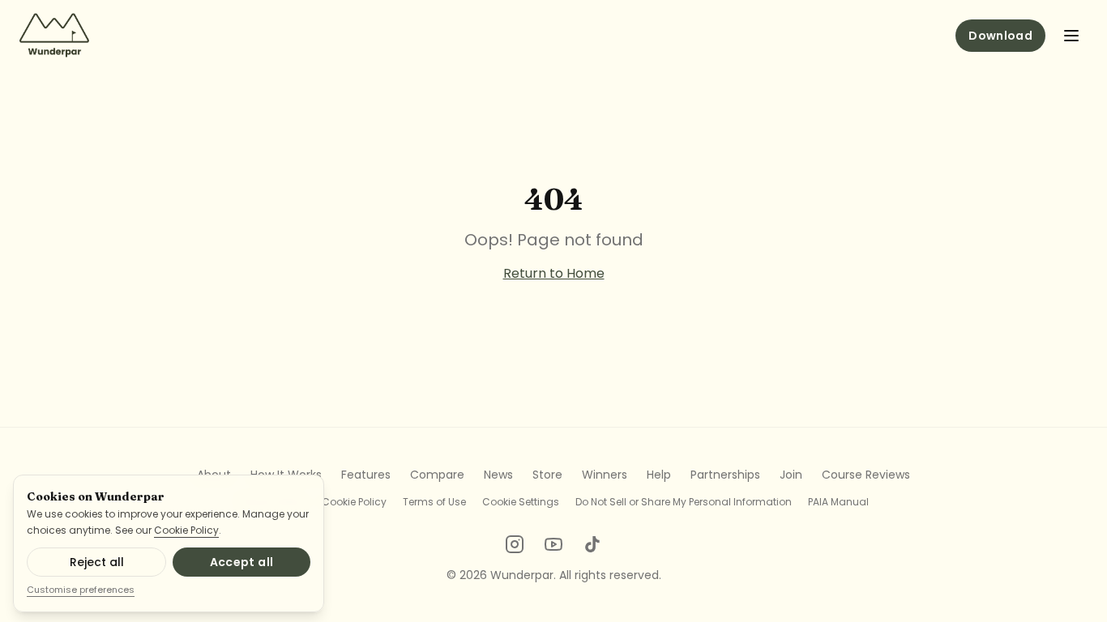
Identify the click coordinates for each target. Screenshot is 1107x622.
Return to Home (554, 273)
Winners (604, 474)
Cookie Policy (186, 530)
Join (791, 474)
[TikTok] (592, 544)
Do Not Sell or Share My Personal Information (683, 502)
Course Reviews (866, 474)
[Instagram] (514, 544)
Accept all (242, 562)
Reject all (97, 562)
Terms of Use (434, 502)
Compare (437, 474)
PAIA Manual (838, 502)
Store (547, 474)
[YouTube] (553, 544)
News (498, 474)
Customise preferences (81, 589)
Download (1000, 36)
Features (366, 474)
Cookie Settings (520, 502)
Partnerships (725, 474)
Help (659, 474)
